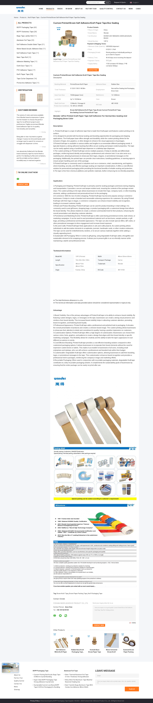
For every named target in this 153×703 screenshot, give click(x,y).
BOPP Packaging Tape (25, 27)
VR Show (69, 9)
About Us (78, 9)
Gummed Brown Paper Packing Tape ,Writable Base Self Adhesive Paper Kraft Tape (128, 651)
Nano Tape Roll (22, 57)
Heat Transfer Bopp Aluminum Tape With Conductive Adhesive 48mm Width (79, 686)
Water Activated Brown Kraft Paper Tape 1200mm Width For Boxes (111, 651)
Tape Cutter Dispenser (25, 79)
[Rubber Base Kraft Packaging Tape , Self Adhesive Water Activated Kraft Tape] (77, 640)
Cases (138, 9)
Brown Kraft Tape (62, 593)
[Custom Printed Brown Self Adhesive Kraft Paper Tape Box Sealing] (67, 39)
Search (107, 2)
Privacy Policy (34, 701)
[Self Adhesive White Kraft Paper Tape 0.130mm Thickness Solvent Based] (60, 640)
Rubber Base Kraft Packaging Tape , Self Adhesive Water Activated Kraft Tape (77, 651)
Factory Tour (91, 9)
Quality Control (106, 9)
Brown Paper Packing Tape (78, 593)
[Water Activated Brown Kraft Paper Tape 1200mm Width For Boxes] (111, 640)
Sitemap (17, 689)
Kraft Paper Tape (33, 17)
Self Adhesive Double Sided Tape (29, 44)
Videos (59, 9)
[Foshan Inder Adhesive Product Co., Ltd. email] (19, 179)
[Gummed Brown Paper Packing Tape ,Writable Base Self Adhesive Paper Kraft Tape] (128, 640)
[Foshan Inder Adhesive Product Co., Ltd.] (20, 9)
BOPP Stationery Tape (25, 32)
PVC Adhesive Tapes (24, 70)
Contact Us (121, 9)
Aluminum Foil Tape (24, 40)
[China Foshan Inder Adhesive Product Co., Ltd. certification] (22, 97)
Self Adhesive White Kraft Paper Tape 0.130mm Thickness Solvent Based (61, 651)
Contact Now (93, 70)
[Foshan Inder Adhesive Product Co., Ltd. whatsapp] (60, 616)
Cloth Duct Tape (23, 66)
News (131, 9)
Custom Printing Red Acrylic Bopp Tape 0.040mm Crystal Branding (47, 676)
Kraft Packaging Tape (95, 593)
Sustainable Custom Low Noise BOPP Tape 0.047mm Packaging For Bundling (47, 686)
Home (41, 9)
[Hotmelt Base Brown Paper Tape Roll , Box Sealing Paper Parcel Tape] (94, 640)
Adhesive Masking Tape (25, 62)
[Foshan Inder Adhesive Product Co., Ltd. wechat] (66, 616)
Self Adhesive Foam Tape (26, 53)
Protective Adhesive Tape (26, 83)
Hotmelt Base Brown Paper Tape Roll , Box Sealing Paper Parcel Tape (94, 651)
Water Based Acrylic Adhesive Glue (29, 49)
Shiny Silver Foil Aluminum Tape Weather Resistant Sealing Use (78, 681)
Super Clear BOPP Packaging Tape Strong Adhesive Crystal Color (45, 681)
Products (50, 9)
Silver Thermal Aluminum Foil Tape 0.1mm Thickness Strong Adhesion (77, 676)
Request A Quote (120, 2)
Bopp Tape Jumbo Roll (25, 36)
